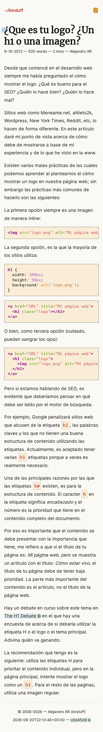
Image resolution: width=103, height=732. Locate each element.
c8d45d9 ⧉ (81, 720)
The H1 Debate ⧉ (22, 615)
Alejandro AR (81, 51)
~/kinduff (13, 10)
